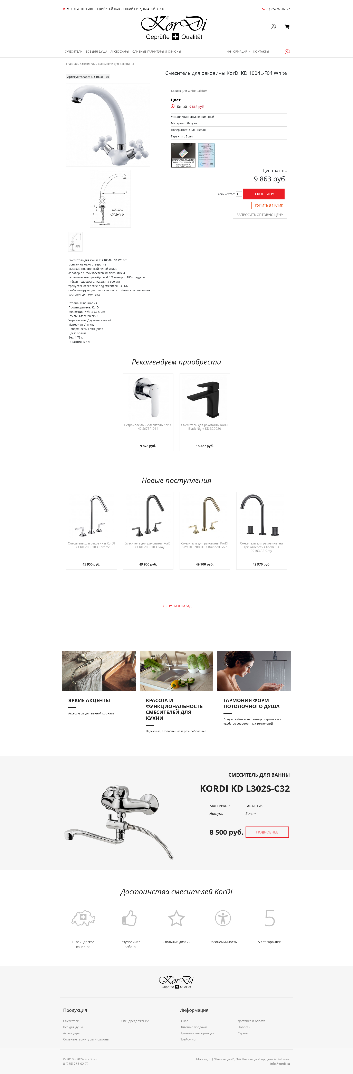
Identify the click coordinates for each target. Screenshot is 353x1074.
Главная (72, 64)
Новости (244, 1027)
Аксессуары (120, 51)
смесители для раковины (116, 64)
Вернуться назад (176, 606)
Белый (182, 107)
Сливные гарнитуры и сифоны (156, 51)
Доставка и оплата (251, 1021)
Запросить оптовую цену (260, 215)
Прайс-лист (188, 1039)
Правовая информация (197, 1033)
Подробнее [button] (267, 832)
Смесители (74, 51)
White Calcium (198, 91)
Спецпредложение (135, 1021)
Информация (237, 51)
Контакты (261, 51)
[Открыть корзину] (287, 27)
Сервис (243, 1033)
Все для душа (96, 51)
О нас (184, 1021)
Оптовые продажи (193, 1027)
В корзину (264, 193)
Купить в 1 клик (269, 205)
